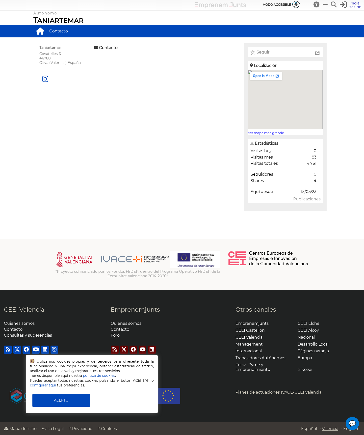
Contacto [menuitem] (58, 31)
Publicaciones (307, 199)
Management (249, 344)
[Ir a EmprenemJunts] (220, 7)
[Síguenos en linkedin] (45, 350)
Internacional (248, 351)
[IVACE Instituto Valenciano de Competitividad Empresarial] (112, 267)
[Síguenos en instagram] (45, 79)
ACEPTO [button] (61, 400)
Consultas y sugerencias (28, 335)
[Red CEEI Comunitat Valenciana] (268, 264)
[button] (351, 5)
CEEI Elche (308, 323)
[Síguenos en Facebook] (26, 350)
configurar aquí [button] (43, 385)
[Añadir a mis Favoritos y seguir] (252, 52)
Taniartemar (58, 20)
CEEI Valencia (24, 309)
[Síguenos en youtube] (36, 350)
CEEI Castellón (250, 330)
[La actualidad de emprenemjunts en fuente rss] (114, 350)
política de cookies (99, 376)
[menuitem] (40, 31)
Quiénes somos (19, 323)
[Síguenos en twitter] (17, 350)
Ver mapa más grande (266, 133)
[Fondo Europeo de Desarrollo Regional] (195, 267)
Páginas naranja (313, 351)
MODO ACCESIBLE (277, 4)
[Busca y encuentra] (334, 4)
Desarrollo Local (313, 344)
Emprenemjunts (135, 309)
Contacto (13, 329)
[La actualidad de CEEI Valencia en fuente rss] (8, 350)
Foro (115, 335)
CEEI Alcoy (308, 330)
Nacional (306, 337)
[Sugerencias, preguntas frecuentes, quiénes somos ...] (316, 4)
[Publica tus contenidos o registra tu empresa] (325, 4)
